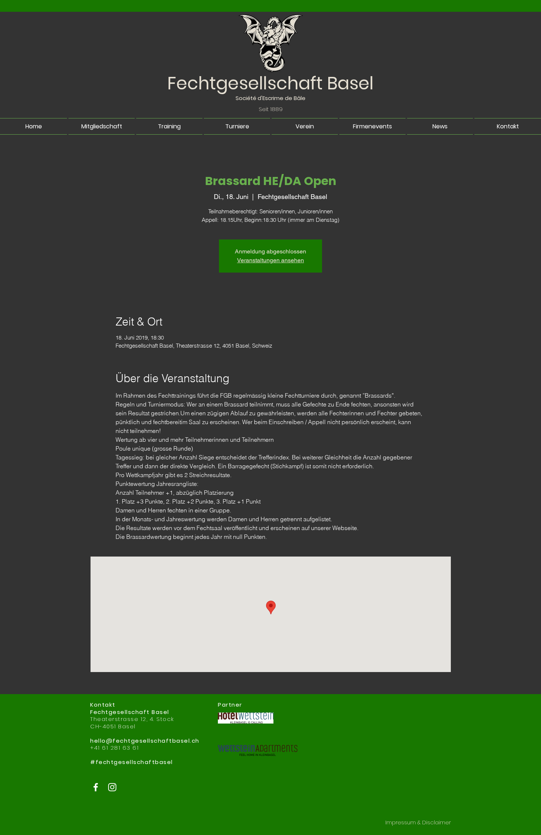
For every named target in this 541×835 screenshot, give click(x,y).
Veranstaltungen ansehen (270, 260)
